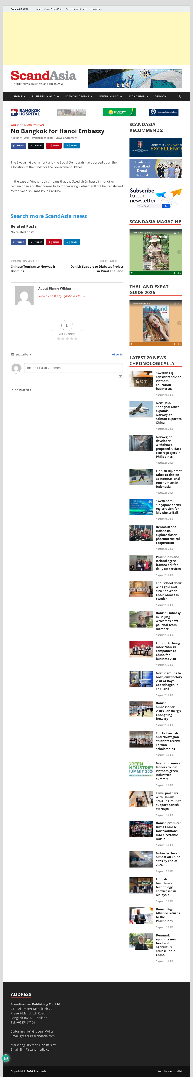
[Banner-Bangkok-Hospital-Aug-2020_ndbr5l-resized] (25, 115)
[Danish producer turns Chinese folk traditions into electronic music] (141, 823)
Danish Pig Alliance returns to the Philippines (168, 915)
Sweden (15, 124)
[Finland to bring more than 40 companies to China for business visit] (141, 643)
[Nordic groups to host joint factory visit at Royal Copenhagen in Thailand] (141, 673)
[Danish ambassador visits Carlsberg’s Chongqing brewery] (141, 703)
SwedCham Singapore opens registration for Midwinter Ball (168, 507)
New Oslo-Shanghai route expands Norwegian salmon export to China (169, 413)
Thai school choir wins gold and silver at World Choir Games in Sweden (169, 591)
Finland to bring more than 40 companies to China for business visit (168, 651)
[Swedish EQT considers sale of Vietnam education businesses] (141, 373)
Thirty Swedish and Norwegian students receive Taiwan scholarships (168, 741)
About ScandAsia (53, 9)
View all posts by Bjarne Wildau (62, 296)
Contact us (96, 9)
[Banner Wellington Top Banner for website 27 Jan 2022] (71, 115)
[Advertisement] (96, 38)
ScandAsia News (77, 96)
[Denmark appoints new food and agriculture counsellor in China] (141, 936)
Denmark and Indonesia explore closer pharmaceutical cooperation (168, 535)
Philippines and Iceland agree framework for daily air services (168, 563)
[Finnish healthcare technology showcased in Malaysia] (141, 879)
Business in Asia (43, 96)
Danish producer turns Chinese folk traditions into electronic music (168, 831)
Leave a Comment (66, 137)
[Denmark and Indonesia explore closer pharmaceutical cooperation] (141, 527)
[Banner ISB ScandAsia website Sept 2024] (135, 86)
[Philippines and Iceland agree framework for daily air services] (141, 557)
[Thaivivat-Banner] (119, 115)
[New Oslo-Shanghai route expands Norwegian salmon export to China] (141, 403)
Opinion (160, 96)
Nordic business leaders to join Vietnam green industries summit (168, 771)
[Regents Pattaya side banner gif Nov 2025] (157, 156)
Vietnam (39, 124)
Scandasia (40, 1071)
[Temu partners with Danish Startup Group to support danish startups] (141, 793)
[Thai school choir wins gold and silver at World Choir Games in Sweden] (141, 583)
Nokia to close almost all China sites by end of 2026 (168, 859)
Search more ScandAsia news (49, 215)
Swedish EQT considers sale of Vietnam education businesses (168, 381)
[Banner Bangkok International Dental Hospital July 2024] (157, 177)
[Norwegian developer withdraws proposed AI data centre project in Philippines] (141, 437)
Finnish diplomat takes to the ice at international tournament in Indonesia (169, 479)
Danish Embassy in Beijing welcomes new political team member (168, 621)
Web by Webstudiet (170, 1071)
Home (38, 9)
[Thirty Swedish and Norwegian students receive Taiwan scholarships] (141, 734)
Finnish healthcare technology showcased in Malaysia (166, 887)
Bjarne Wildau (44, 137)
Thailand (26, 124)
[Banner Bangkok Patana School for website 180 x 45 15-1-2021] (163, 115)
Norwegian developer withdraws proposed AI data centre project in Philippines (168, 447)
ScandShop (136, 96)
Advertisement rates (76, 9)
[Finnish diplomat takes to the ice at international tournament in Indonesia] (141, 471)
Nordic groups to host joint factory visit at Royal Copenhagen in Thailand (169, 681)
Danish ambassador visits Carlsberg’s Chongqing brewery (168, 711)
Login (119, 354)
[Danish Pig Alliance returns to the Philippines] (141, 909)
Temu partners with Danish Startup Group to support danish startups (169, 801)
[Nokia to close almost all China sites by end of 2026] (141, 854)
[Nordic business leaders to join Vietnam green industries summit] (141, 763)
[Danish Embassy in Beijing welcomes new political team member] (141, 613)
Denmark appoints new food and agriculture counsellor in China (166, 945)
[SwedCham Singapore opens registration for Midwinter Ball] (141, 501)
